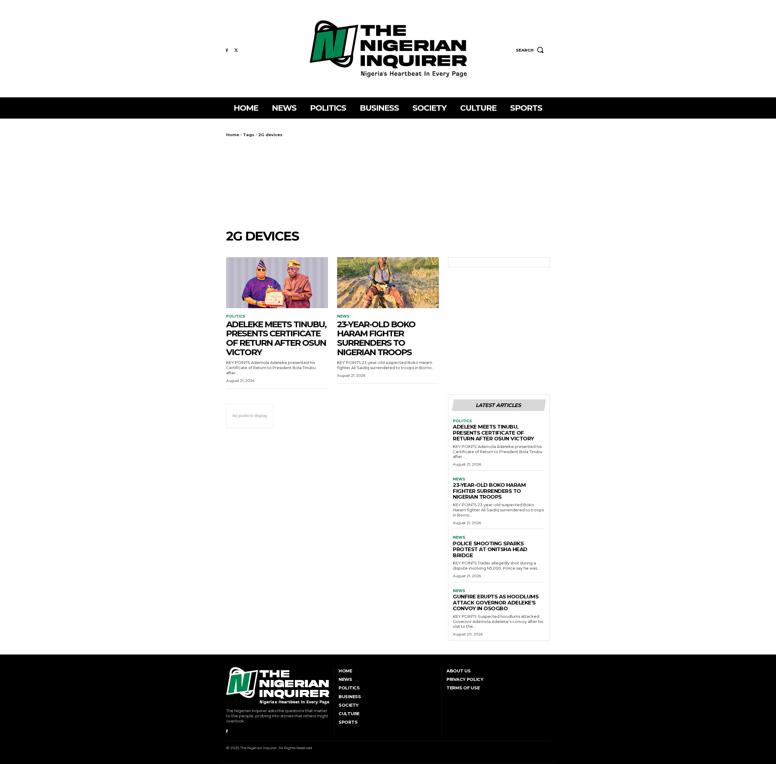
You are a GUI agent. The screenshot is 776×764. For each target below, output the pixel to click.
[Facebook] (227, 50)
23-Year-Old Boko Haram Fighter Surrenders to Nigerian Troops (376, 338)
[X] (236, 50)
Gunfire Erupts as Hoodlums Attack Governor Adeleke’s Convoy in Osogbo (495, 602)
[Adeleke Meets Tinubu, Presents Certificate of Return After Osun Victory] (277, 282)
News (343, 316)
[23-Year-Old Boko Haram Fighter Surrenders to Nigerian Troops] (388, 282)
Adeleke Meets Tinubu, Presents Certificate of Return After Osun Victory (276, 338)
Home (232, 134)
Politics (235, 316)
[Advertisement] (388, 182)
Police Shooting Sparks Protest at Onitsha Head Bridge (490, 549)
